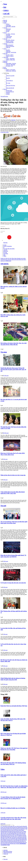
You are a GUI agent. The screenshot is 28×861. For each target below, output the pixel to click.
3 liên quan (5, 684)
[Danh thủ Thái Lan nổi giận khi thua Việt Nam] (14, 700)
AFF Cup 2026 (15, 835)
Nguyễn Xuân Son (7, 830)
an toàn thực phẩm (4, 132)
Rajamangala (3, 831)
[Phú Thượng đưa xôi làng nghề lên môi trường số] (14, 603)
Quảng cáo (5, 853)
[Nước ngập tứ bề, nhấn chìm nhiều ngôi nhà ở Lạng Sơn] (14, 772)
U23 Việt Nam (9, 835)
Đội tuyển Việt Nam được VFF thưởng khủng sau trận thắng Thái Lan (13, 763)
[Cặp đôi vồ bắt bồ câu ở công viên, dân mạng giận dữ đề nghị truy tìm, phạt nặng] (14, 815)
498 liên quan (3, 792)
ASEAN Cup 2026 (22, 836)
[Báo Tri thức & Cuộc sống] (14, 114)
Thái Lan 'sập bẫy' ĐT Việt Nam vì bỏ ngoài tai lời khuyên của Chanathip (14, 748)
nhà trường (5, 253)
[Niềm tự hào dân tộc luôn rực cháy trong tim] (14, 472)
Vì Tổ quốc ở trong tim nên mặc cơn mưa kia (13, 582)
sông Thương (16, 843)
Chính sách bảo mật (7, 852)
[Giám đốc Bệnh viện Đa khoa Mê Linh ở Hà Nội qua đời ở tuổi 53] (14, 713)
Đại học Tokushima (7, 246)
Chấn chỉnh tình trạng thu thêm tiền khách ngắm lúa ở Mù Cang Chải (13, 492)
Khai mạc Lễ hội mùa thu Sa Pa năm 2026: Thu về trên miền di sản (13, 453)
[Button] (1, 1)
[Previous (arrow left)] (1, 232)
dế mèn (4, 245)
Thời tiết (11, 843)
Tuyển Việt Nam (14, 830)
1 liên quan (5, 634)
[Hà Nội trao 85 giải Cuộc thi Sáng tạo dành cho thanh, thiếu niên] (14, 657)
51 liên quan (5, 375)
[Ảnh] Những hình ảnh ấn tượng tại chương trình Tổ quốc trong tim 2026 (13, 678)
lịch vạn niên (11, 836)
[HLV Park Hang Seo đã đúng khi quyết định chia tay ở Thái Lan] (14, 727)
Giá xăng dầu (19, 837)
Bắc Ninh (15, 838)
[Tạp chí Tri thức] (14, 495)
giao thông (14, 832)
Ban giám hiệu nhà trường (8, 248)
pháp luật (2, 837)
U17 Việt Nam (4, 826)
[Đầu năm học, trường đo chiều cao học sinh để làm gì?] (14, 275)
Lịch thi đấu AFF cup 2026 (13, 826)
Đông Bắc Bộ (5, 836)
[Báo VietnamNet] (14, 722)
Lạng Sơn (13, 837)
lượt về (11, 839)
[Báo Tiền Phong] (14, 373)
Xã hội (11, 838)
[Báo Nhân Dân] (14, 585)
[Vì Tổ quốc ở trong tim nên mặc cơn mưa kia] (14, 575)
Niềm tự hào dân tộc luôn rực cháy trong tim (13, 475)
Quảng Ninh (3, 841)
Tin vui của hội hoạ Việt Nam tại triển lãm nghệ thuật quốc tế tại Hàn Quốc (14, 522)
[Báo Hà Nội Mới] (14, 632)
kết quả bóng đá (9, 831)
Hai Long (8, 838)
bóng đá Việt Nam (18, 841)
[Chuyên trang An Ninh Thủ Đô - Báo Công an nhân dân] (14, 403)
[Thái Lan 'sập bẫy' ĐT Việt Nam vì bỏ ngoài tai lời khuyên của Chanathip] (14, 742)
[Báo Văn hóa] (14, 290)
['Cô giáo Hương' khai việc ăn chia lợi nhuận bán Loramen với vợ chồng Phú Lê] (14, 794)
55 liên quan (5, 561)
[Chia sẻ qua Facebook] (1, 226)
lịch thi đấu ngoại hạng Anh (9, 842)
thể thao (18, 828)
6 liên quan (5, 459)
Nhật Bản (13, 120)
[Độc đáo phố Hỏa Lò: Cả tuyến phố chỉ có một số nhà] (14, 391)
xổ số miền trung (9, 841)
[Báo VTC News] (14, 778)
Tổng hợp (5, 859)
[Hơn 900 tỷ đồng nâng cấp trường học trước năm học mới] (14, 303)
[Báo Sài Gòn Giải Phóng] (14, 810)
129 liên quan (3, 803)
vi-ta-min (5, 249)
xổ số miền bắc (8, 837)
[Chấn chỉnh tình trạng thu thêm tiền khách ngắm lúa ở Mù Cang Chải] (14, 489)
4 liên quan (3, 823)
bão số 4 (7, 833)
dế (3, 247)
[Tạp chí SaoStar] (14, 737)
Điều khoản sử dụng (7, 851)
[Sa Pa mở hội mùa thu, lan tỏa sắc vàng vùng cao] (14, 641)
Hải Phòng (22, 828)
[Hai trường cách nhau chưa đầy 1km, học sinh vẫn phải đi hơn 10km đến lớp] (14, 332)
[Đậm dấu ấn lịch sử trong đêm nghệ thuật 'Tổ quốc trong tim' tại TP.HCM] (14, 547)
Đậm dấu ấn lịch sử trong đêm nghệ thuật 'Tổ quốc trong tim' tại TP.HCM (13, 556)
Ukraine (8, 839)
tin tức (2, 827)
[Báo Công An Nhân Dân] (14, 525)
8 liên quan (5, 665)
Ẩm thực (6, 96)
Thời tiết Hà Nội (23, 839)
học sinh (5, 252)
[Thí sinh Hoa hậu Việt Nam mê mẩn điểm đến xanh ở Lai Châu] (14, 419)
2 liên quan (5, 479)
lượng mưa (3, 835)
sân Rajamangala (18, 842)
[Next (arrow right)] (2, 232)
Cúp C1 (16, 836)
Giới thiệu (5, 850)
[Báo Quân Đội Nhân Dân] (14, 477)
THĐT (4, 256)
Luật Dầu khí (16, 839)
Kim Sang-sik (10, 827)
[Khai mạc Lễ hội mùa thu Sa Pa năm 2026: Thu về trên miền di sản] (14, 445)
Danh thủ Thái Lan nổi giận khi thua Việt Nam (14, 706)
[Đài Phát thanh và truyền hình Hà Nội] (14, 318)
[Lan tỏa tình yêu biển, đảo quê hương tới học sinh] (14, 625)
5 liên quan (3, 781)
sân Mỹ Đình (12, 833)
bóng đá (6, 828)
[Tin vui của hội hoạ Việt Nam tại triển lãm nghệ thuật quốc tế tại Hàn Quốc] (14, 514)
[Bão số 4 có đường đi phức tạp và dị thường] (14, 805)
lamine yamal (22, 835)
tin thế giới (23, 833)
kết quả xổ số (18, 833)
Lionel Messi (21, 830)
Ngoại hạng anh (19, 832)
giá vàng (5, 827)
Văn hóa (2, 96)
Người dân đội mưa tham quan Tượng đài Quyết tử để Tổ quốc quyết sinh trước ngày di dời (13, 369)
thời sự (4, 838)
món (4, 254)
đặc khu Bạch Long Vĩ (18, 831)
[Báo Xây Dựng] (14, 559)
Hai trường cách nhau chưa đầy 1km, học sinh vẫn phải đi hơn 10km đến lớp (14, 343)
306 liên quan (6, 433)
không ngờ (5, 251)
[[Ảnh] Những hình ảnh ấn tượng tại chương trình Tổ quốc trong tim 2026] (14, 675)
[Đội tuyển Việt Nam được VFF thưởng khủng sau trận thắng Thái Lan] (14, 757)
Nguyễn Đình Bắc (23, 826)
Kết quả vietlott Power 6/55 (19, 827)
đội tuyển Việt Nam (12, 828)
